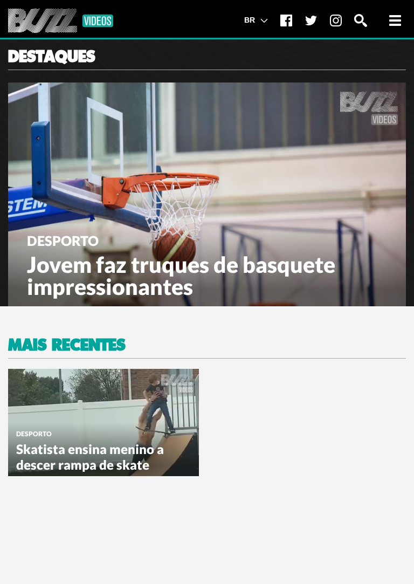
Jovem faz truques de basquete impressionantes (181, 275)
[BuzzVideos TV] (60, 21)
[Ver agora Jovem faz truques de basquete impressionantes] (207, 193)
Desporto (63, 240)
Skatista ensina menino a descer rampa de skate (90, 456)
